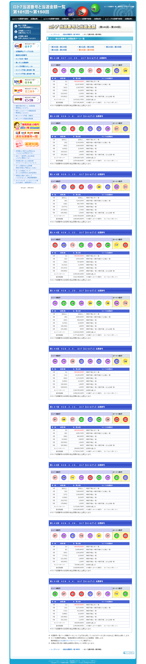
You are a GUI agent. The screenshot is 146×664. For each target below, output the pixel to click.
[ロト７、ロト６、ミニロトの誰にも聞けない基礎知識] (26, 147)
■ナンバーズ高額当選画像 (24, 118)
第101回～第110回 (59, 47)
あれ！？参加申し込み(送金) (25, 157)
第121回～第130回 (113, 47)
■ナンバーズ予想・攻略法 (24, 116)
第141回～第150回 (86, 50)
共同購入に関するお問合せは (25, 152)
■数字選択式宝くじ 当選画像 (25, 106)
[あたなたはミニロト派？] (27, 93)
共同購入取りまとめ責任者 (26, 162)
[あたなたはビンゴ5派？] (27, 102)
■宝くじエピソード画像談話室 (26, 111)
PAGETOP (128, 652)
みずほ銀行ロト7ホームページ (70, 640)
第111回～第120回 (86, 47)
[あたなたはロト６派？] (27, 84)
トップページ (55, 34)
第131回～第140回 (59, 50)
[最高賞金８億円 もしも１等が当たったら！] (26, 130)
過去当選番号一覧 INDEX (71, 34)
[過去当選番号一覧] (26, 139)
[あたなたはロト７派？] (27, 48)
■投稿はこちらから (22, 108)
